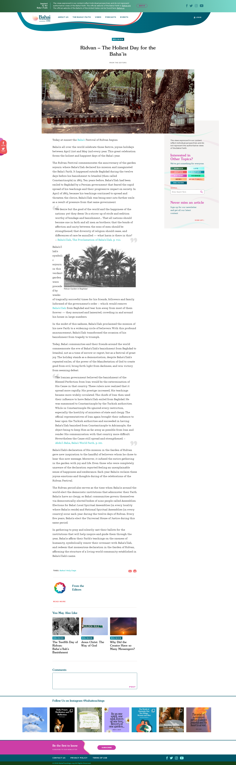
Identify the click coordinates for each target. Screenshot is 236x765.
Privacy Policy (79, 757)
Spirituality (196, 179)
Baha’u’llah (64, 239)
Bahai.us (120, 8)
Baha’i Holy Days (68, 570)
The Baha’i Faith (82, 17)
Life (196, 168)
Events (124, 17)
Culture (196, 172)
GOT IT (142, 5)
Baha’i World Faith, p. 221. (87, 442)
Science (196, 175)
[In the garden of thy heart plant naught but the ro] (89, 719)
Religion (118, 39)
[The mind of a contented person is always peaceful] (200, 719)
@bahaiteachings (93, 700)
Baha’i (81, 139)
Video (98, 17)
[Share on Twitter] (3, 149)
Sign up (199, 220)
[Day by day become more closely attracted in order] (118, 719)
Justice (178, 172)
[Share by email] (130, 570)
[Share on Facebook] (3, 143)
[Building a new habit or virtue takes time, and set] (172, 719)
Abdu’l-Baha (62, 442)
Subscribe (107, 747)
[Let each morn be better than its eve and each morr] (34, 719)
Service (178, 168)
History (178, 175)
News (179, 179)
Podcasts (110, 17)
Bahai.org (126, 5)
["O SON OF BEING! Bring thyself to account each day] (62, 719)
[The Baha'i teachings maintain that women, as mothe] (145, 719)
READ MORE (59, 601)
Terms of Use (100, 757)
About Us (63, 17)
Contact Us (58, 757)
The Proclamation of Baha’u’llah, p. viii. (96, 239)
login (198, 17)
